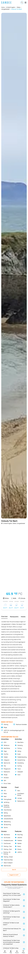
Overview (4, 616)
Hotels (23, 617)
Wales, (14, 523)
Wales (18, 7)
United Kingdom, (8, 523)
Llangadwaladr (5, 9)
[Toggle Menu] (25, 2)
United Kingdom (10, 7)
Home (3, 7)
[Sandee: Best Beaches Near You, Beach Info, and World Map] (6, 2)
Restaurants (14, 617)
